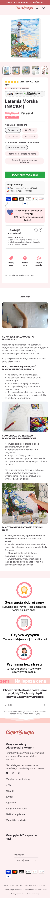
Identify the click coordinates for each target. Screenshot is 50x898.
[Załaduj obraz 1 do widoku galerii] (6, 70)
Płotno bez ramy (16, 147)
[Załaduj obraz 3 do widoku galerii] (26, 70)
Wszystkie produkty (16, 820)
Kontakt (9, 790)
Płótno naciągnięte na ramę (22, 154)
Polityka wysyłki (17, 894)
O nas (8, 784)
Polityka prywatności (16, 808)
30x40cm (13, 130)
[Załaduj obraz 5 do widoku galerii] (45, 70)
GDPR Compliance (15, 814)
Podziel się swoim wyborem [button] (20, 275)
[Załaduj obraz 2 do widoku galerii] (16, 70)
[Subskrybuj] (44, 704)
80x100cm (30, 136)
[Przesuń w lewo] (36, 230)
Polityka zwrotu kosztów (35, 885)
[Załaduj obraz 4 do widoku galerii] (36, 70)
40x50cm (30, 130)
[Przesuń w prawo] (40, 230)
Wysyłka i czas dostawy (18, 779)
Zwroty (9, 796)
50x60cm (13, 136)
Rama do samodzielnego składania (24, 161)
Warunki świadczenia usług (36, 890)
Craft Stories (17, 885)
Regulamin (11, 802)
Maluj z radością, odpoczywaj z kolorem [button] (20, 746)
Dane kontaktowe (34, 894)
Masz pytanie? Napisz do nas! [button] (21, 837)
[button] (5, 8)
